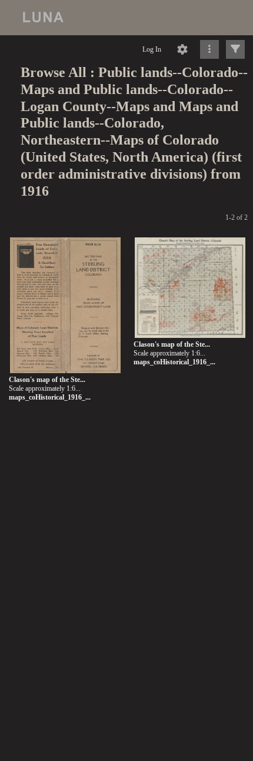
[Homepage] (126, 17)
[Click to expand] (235, 49)
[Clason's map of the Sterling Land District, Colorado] (65, 306)
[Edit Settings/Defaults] (182, 49)
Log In (151, 49)
